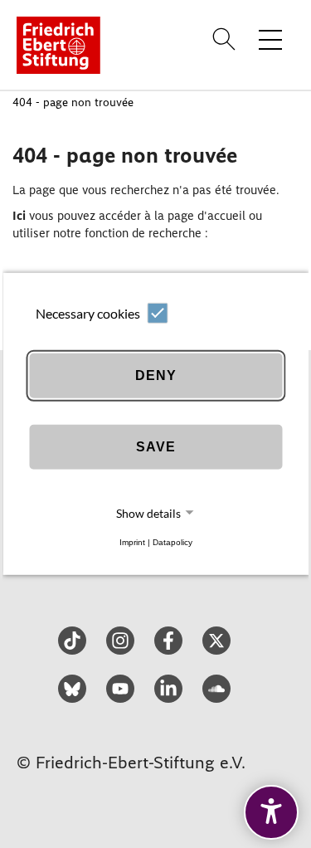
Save (156, 447)
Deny (156, 375)
